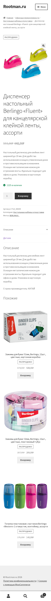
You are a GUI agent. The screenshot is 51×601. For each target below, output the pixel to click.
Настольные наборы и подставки (17, 21)
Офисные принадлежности (27, 17)
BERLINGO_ (14, 215)
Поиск (25, 596)
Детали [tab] (7, 238)
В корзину (23, 195)
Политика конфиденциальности (19, 580)
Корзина (39, 594)
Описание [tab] (8, 229)
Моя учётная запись (8, 596)
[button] (43, 45)
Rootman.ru (14, 6)
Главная (10, 17)
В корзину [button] (25, 375)
